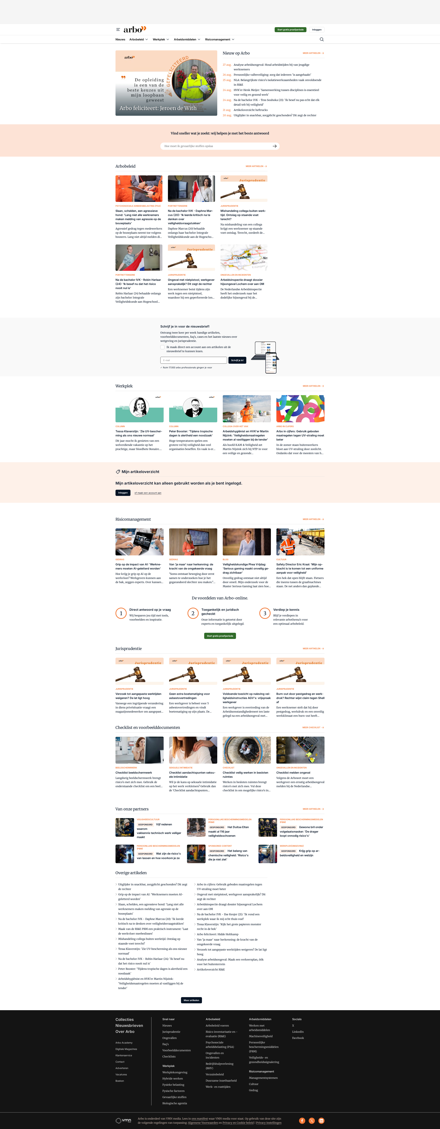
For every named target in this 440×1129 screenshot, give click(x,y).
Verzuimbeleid (215, 1074)
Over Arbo (125, 1031)
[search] (321, 39)
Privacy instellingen (269, 1122)
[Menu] (118, 29)
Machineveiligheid (261, 1036)
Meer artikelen (311, 53)
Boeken (120, 1080)
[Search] (275, 146)
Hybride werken (172, 1078)
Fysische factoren (173, 1091)
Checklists (168, 1056)
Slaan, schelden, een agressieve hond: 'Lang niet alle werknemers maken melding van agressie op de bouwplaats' (151, 909)
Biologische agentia (174, 1103)
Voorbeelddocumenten (176, 1050)
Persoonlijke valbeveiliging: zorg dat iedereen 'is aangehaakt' (272, 74)
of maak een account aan (148, 492)
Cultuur (253, 1084)
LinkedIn (298, 1031)
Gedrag (253, 1090)
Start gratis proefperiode (290, 29)
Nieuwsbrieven (129, 1025)
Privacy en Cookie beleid (238, 1122)
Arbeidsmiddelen (260, 1019)
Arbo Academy (124, 1042)
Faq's (165, 1044)
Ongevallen (169, 1038)
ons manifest (200, 1118)
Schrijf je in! (237, 360)
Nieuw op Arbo (236, 53)
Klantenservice (124, 1055)
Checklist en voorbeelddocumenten (148, 727)
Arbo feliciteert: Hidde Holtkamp (217, 934)
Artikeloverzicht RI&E (211, 969)
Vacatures (121, 1074)
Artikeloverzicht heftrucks (251, 110)
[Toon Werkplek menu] (168, 39)
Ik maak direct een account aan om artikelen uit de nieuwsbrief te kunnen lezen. (199, 349)
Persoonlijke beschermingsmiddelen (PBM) (264, 1047)
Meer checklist (311, 727)
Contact (120, 1061)
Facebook (298, 1038)
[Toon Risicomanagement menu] (233, 39)
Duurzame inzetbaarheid (221, 1080)
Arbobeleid (125, 166)
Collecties (125, 1019)
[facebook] (302, 1121)
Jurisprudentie (129, 648)
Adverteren (122, 1068)
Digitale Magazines (126, 1048)
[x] (312, 1121)
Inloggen (317, 29)
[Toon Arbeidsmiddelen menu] (199, 39)
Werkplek (124, 386)
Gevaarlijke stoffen (174, 1097)
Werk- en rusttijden (218, 1086)
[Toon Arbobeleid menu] (147, 39)
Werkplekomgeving (174, 1072)
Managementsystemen (263, 1077)
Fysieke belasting (173, 1084)
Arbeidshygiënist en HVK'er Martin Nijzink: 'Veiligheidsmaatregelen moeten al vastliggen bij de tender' (150, 983)
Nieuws (167, 1025)
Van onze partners (132, 809)
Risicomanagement (133, 519)
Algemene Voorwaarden (203, 1122)
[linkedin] (321, 1121)
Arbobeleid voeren (217, 1025)
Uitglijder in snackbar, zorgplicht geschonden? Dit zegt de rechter (275, 115)
